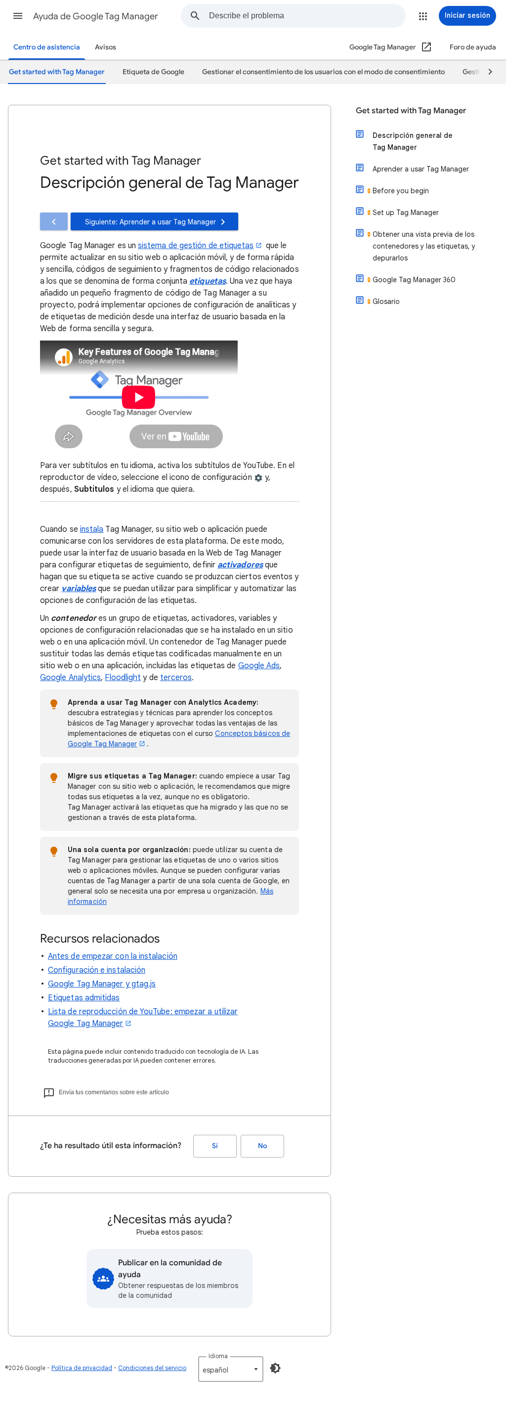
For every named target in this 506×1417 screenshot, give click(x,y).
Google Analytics (70, 678)
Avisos (105, 47)
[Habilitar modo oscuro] (275, 1368)
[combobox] (307, 15)
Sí (215, 1146)
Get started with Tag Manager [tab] (57, 72)
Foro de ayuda (473, 47)
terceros (176, 678)
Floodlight (123, 678)
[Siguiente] (485, 72)
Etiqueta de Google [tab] (153, 72)
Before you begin (401, 190)
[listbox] (230, 1369)
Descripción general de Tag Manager (413, 141)
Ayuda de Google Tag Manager (95, 16)
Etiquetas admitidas (84, 998)
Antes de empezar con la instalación (112, 956)
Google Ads (259, 666)
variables (78, 589)
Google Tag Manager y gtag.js (102, 984)
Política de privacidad (81, 1368)
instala (92, 529)
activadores (240, 565)
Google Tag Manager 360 (414, 279)
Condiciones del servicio (152, 1368)
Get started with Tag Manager (411, 111)
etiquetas (207, 281)
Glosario (386, 301)
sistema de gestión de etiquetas (195, 246)
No (262, 1146)
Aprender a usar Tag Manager (421, 169)
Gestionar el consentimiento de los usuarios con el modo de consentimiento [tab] (323, 72)
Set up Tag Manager (406, 212)
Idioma (218, 1356)
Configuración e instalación (96, 970)
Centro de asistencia (46, 47)
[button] (18, 16)
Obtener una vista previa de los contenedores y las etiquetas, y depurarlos (424, 246)
